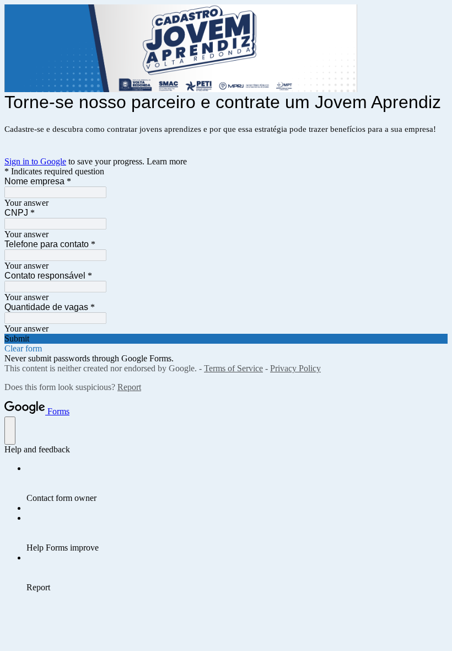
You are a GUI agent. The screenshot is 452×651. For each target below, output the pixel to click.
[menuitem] (237, 483)
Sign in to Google (35, 161)
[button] (226, 339)
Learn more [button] (167, 161)
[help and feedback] (9, 431)
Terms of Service (233, 368)
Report (129, 387)
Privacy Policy (295, 368)
